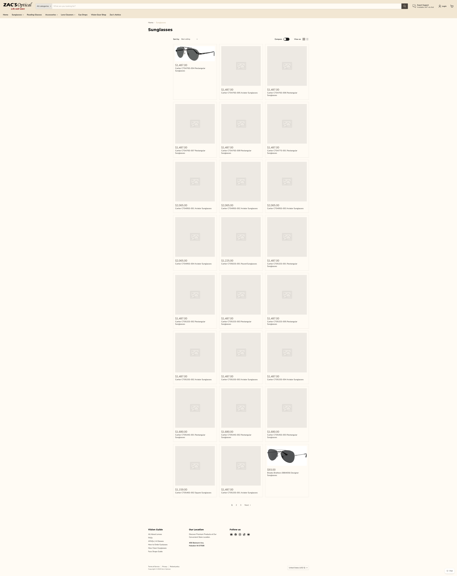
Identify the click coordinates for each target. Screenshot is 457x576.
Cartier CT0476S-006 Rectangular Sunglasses (282, 94)
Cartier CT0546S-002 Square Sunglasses (193, 492)
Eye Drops (82, 14)
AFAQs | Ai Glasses (156, 541)
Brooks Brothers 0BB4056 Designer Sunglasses (283, 474)
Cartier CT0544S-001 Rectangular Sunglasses (190, 436)
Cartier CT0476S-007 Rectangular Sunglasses (190, 151)
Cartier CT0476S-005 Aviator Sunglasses (239, 92)
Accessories (50, 14)
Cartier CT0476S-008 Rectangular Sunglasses (236, 151)
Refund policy (174, 567)
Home (5, 14)
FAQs (150, 537)
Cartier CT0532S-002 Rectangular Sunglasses (190, 322)
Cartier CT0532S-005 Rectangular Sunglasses (282, 322)
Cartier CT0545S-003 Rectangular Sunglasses (282, 436)
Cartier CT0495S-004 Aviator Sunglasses (193, 263)
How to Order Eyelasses (157, 544)
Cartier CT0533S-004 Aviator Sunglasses (285, 379)
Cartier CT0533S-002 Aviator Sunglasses (193, 379)
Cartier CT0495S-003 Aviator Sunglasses (285, 208)
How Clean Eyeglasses (157, 548)
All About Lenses (155, 534)
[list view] (307, 39)
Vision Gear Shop (98, 14)
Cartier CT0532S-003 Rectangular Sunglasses (236, 322)
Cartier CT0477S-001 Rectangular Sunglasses (282, 151)
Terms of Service (154, 567)
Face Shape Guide (155, 551)
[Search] (404, 6)
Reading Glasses (34, 14)
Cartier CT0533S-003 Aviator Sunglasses (239, 379)
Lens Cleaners (67, 14)
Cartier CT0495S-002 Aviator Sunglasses (239, 208)
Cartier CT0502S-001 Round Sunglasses (239, 263)
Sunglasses (17, 14)
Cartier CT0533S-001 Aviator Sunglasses (239, 492)
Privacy (164, 567)
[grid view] (303, 39)
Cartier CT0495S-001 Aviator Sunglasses (193, 208)
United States (297, 568)
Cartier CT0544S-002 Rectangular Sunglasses (236, 436)
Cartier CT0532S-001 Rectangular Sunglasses (282, 265)
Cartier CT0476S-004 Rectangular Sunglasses (190, 69)
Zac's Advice (115, 14)
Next (247, 505)
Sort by (176, 39)
